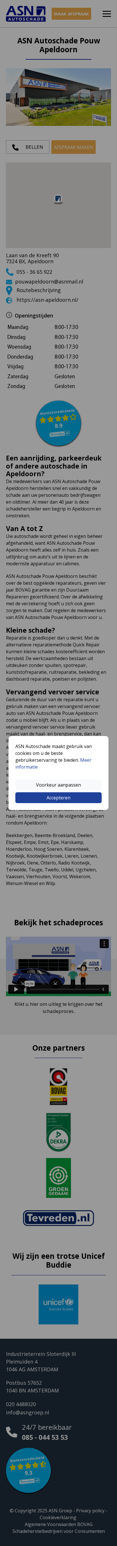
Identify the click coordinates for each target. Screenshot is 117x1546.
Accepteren (58, 798)
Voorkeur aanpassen (58, 785)
